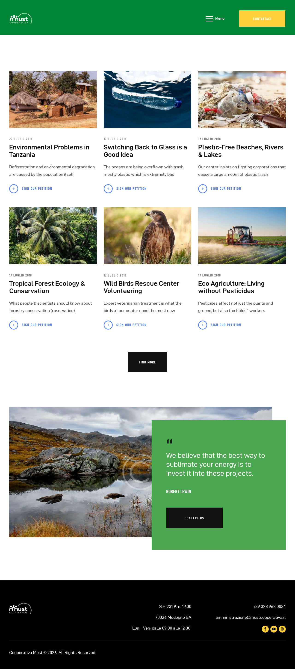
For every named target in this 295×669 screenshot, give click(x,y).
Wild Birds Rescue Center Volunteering (141, 287)
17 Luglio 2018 (115, 139)
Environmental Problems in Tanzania (49, 151)
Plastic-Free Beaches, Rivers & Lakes (240, 151)
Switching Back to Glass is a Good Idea (145, 151)
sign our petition (37, 188)
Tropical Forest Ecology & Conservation (47, 287)
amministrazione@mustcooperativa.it (250, 617)
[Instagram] (282, 629)
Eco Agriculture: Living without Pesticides (231, 287)
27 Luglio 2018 (20, 139)
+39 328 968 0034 (269, 606)
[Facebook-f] (265, 629)
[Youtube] (273, 629)
